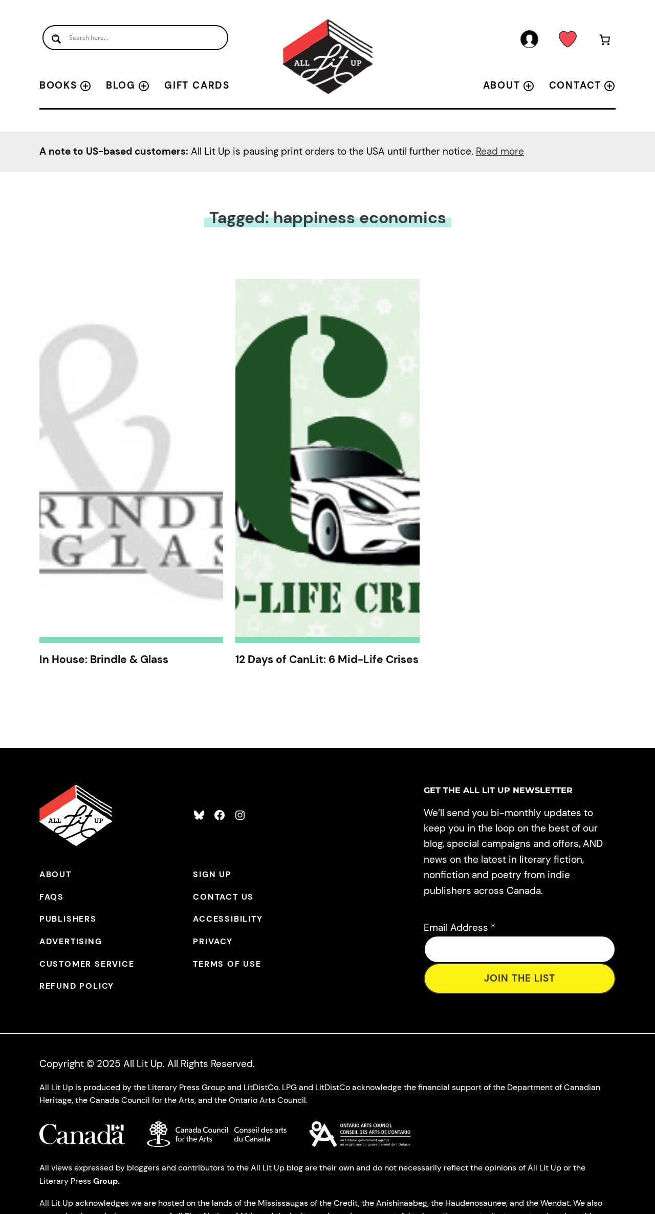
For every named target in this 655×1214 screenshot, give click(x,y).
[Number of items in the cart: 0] (604, 41)
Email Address (459, 927)
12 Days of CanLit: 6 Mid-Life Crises (327, 659)
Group (105, 1181)
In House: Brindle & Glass (103, 659)
